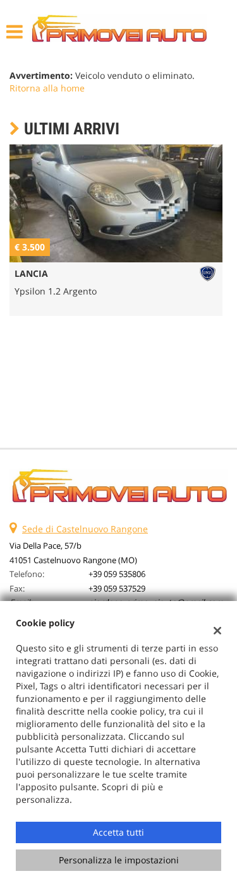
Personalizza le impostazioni (119, 860)
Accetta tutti (118, 832)
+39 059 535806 (116, 574)
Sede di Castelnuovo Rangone (85, 529)
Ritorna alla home (47, 88)
